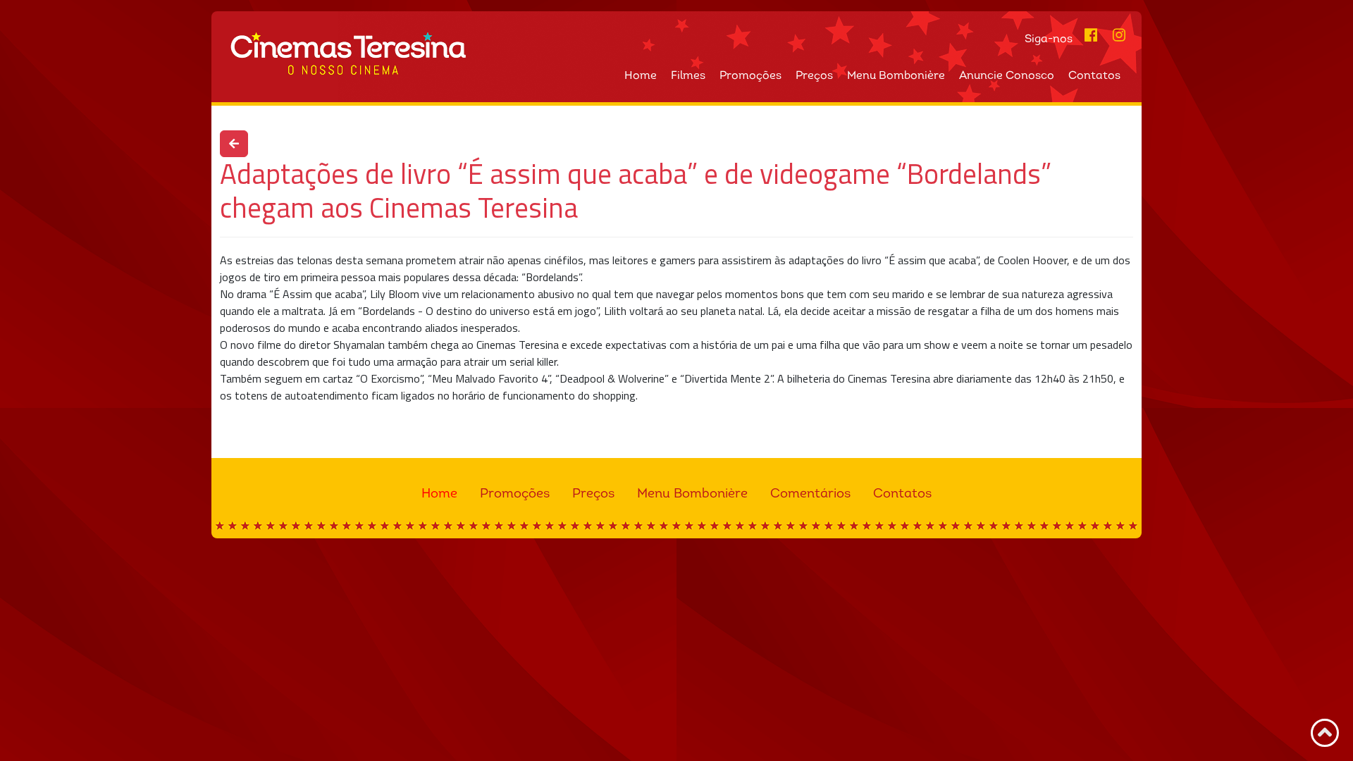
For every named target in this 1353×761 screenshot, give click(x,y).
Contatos (1094, 76)
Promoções (750, 76)
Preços (814, 76)
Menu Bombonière (896, 76)
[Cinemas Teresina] (447, 53)
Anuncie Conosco (1006, 76)
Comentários (810, 494)
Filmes (688, 76)
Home (640, 76)
